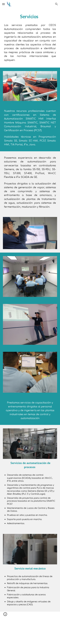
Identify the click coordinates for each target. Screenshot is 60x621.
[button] (3, 4)
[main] (30, 16)
